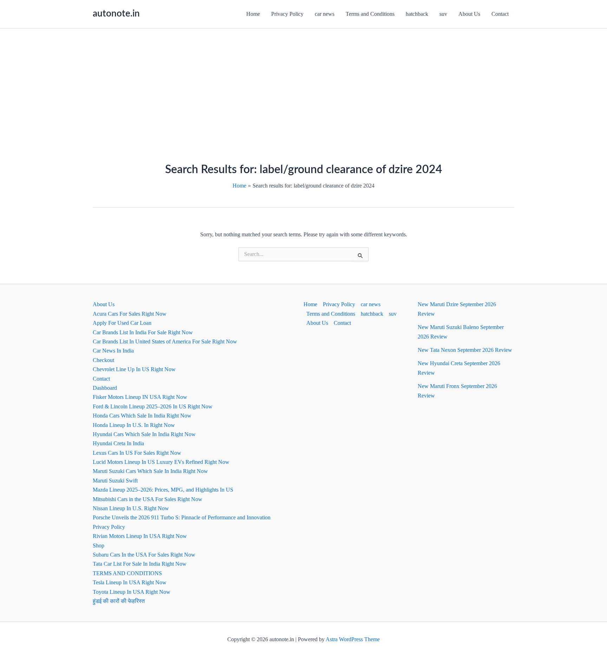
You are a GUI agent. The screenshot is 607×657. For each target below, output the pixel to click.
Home (253, 14)
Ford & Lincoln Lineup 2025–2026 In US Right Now (153, 406)
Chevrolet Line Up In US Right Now (134, 369)
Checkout (103, 360)
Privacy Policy (287, 14)
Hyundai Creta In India (118, 443)
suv (443, 14)
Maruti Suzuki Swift (115, 481)
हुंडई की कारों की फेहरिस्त (119, 601)
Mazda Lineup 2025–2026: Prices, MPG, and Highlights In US (163, 490)
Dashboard (105, 388)
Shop (98, 545)
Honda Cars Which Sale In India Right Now (142, 416)
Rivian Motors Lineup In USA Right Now (140, 536)
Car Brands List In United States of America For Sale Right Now (165, 341)
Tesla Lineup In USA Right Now (130, 582)
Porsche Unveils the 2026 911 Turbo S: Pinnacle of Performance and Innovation (181, 517)
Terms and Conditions (370, 14)
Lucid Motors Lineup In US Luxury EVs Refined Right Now (161, 462)
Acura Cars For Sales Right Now (130, 314)
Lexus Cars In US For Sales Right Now (137, 453)
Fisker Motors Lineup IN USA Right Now (140, 397)
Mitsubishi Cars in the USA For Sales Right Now (147, 499)
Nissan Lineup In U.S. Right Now (131, 508)
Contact (500, 14)
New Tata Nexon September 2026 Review (465, 350)
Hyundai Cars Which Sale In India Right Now (144, 434)
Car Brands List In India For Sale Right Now (143, 332)
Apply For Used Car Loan (122, 323)
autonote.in (116, 13)
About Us (469, 14)
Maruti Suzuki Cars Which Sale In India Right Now (150, 471)
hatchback (417, 14)
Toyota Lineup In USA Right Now (131, 592)
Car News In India (113, 351)
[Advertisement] (303, 81)
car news (324, 14)
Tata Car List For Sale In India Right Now (140, 564)
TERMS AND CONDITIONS (127, 573)
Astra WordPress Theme (353, 639)
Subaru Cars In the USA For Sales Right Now (144, 555)
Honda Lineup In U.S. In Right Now (134, 425)
